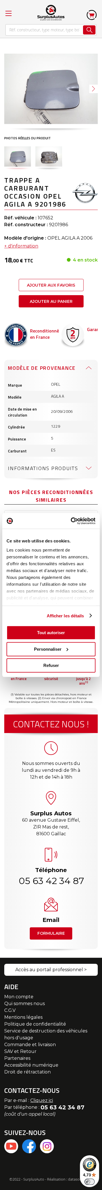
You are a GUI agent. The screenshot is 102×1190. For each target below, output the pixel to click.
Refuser (51, 665)
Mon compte (18, 996)
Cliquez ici (41, 1100)
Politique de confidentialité (35, 1024)
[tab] (51, 368)
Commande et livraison (30, 1044)
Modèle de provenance (42, 368)
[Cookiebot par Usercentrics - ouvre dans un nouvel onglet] (71, 520)
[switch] (89, 1182)
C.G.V (10, 1010)
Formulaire (51, 933)
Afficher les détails (65, 615)
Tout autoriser (51, 632)
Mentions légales (23, 1017)
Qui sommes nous (24, 1003)
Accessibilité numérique (31, 1065)
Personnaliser (47, 648)
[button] (93, 88)
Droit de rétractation (27, 1072)
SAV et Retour (20, 1051)
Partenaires (17, 1058)
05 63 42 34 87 (51, 880)
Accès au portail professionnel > (51, 969)
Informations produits (43, 468)
